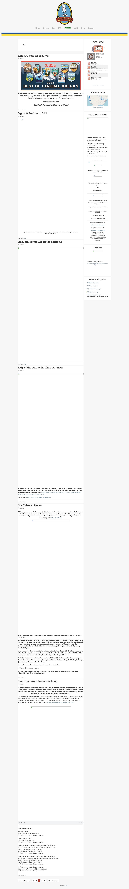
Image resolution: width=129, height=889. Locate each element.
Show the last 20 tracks (98, 85)
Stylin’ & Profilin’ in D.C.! (32, 113)
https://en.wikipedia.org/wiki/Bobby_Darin (60, 702)
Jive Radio (66, 886)
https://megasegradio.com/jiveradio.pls (97, 263)
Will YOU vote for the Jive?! (34, 55)
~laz (25, 110)
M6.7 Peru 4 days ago (92, 286)
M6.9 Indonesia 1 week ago (94, 289)
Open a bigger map (98, 107)
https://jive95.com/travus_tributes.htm (38, 497)
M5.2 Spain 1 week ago (92, 292)
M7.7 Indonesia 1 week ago (94, 295)
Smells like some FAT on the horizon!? (40, 241)
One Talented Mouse (30, 505)
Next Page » (55, 881)
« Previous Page (23, 881)
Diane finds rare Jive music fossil (37, 681)
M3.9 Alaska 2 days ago (93, 282)
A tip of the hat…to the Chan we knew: (40, 367)
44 (49, 881)
